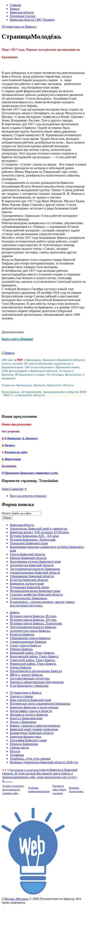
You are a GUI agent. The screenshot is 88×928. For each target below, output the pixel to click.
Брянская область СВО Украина (32, 19)
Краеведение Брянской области (32, 733)
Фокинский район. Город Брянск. (33, 663)
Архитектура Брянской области (32, 565)
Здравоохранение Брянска (28, 641)
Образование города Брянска (30, 638)
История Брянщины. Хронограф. (33, 539)
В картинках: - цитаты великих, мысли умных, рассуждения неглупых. (43, 603)
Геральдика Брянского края (29, 543)
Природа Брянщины (24, 744)
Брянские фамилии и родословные (34, 707)
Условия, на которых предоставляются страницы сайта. (13, 789)
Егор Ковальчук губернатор (29, 685)
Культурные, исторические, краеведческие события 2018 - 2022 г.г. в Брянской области (44, 393)
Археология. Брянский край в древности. (39, 528)
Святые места (19, 747)
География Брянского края (28, 740)
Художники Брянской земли (29, 587)
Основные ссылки (22, 16)
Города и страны (21, 696)
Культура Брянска (22, 634)
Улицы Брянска (20, 667)
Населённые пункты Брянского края (35, 561)
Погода (15, 751)
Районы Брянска (21, 649)
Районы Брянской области (28, 558)
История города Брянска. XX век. (33, 619)
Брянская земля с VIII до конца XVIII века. (39, 532)
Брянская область (22, 12)
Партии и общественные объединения (36, 682)
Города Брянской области (27, 554)
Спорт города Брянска (25, 645)
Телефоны (17, 755)
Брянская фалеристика (25, 736)
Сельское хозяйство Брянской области (36, 594)
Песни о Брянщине (23, 722)
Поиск (6, 513)
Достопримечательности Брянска (33, 627)
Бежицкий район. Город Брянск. (32, 652)
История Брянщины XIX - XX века (34, 536)
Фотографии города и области (31, 711)
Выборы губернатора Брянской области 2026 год (44, 762)
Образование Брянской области (32, 576)
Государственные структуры (30, 678)
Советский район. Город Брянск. (32, 660)
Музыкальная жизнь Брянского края (35, 591)
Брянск (15, 8)
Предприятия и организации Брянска (36, 671)
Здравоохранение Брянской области (35, 572)
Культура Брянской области (29, 580)
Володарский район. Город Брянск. (34, 656)
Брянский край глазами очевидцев (34, 729)
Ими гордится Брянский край (30, 700)
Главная (15, 5)
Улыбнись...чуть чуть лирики (30, 758)
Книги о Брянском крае (26, 718)
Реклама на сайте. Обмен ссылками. (59, 789)
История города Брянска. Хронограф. (36, 623)
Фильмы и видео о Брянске (29, 714)
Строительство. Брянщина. (28, 598)
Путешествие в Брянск (26, 692)
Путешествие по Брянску (19, 26)
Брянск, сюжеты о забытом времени (35, 725)
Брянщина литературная (27, 583)
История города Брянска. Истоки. (33, 616)
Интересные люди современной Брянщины (40, 703)
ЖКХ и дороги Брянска (26, 674)
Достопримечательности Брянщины (35, 569)
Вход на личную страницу (28, 495)
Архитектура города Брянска (30, 630)
